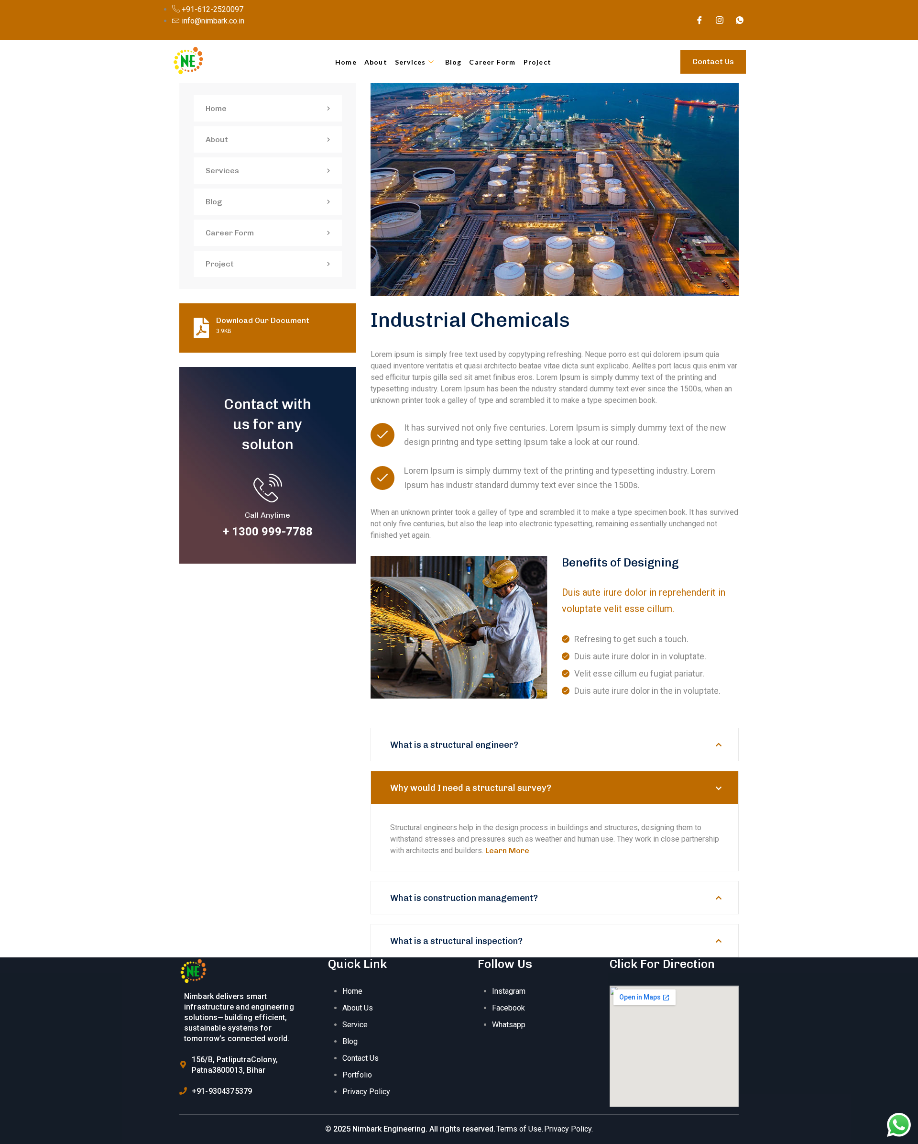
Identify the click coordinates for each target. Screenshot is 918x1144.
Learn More (507, 850)
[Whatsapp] (739, 20)
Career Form (492, 62)
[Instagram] (719, 20)
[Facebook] (699, 20)
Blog (453, 62)
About (375, 62)
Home (346, 62)
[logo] (193, 971)
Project (537, 62)
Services (410, 62)
